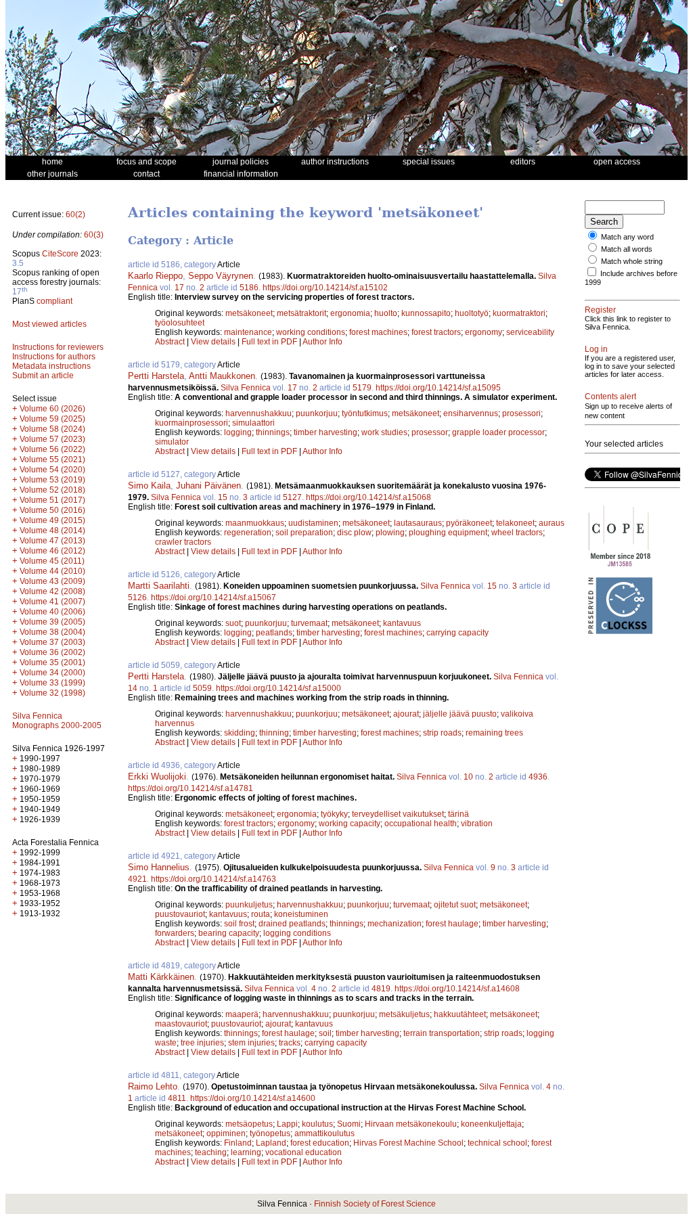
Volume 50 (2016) (52, 510)
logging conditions (297, 933)
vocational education (303, 1152)
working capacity (349, 823)
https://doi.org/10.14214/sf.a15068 (368, 497)
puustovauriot (180, 914)
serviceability (530, 332)
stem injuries (251, 1043)
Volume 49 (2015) (52, 520)
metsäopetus (249, 1124)
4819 (381, 988)
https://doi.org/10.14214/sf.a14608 (457, 988)
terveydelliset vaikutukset (398, 814)
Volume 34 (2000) (52, 672)
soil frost (239, 923)
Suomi (349, 1124)
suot (233, 623)
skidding (239, 733)
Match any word (627, 237)
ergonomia (350, 313)
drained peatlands (292, 923)
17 (179, 287)
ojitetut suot (455, 904)
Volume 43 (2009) (52, 581)
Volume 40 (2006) (52, 611)
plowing (390, 532)
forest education (319, 1143)
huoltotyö (472, 313)
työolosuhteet (179, 323)
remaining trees (494, 733)
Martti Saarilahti (158, 586)
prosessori (521, 413)
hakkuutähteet (460, 1014)
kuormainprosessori (191, 423)
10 (468, 777)
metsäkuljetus (404, 1014)
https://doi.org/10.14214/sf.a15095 (438, 387)
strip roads (442, 733)
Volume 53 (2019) (52, 480)
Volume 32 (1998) (52, 693)
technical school (497, 1143)
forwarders (174, 933)
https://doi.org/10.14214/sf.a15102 (325, 287)
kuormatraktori (519, 313)
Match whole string (632, 261)
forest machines (378, 332)
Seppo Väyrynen (220, 276)
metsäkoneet (249, 313)
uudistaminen (313, 523)
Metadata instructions (51, 366)
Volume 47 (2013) (52, 540)
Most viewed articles (49, 324)
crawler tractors (183, 542)
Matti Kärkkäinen (161, 977)
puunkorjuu (317, 413)
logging (238, 432)
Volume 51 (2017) (52, 500)
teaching (211, 1152)
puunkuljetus (249, 904)
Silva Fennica (246, 387)
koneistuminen (301, 914)
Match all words (626, 249)
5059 (202, 688)
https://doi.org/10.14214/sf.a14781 (190, 788)
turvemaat (309, 623)
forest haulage (452, 923)
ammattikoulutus (324, 1133)
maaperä (242, 1014)
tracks (289, 1043)
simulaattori (253, 423)
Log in (596, 349)
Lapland (271, 1143)
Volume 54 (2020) (52, 469)
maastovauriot (181, 1024)
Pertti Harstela (156, 376)
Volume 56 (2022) (52, 449)
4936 (538, 777)
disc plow (354, 532)
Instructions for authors (53, 356)
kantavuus (402, 623)
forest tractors (436, 332)
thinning (274, 733)
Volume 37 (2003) (52, 642)
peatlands (274, 632)
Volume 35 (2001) (52, 662)
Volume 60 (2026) (52, 408)
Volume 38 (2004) (52, 632)
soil (325, 1033)
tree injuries (202, 1043)
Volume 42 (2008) (52, 591)
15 (222, 497)
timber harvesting (325, 432)
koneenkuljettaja (491, 1124)
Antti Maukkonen (222, 376)
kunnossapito (426, 313)
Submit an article (43, 375)
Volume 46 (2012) (52, 551)
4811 (177, 1098)
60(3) (94, 235)
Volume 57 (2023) (52, 439)
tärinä (458, 814)
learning (246, 1152)
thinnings (273, 432)
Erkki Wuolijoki (157, 776)
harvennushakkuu (258, 413)
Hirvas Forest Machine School (408, 1143)
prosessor (429, 432)
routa (260, 914)
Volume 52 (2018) (52, 490)
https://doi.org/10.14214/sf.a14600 (252, 1098)
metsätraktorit (301, 313)
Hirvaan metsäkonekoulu (411, 1124)
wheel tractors (517, 532)
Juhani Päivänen (208, 485)
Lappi (287, 1124)
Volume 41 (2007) (52, 601)
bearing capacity (228, 933)
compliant (54, 301)
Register (600, 310)
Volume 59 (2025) (52, 419)
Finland (238, 1143)
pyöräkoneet (469, 523)
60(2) (75, 214)
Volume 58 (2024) (52, 429)
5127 (292, 497)
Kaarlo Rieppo (155, 276)
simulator (172, 442)
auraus (551, 523)
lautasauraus (418, 523)
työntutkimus (365, 413)
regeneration (247, 532)
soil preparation (304, 532)
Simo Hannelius (158, 867)
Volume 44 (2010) (52, 571)
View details (214, 341)
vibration (477, 823)
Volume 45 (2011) (52, 561)
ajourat (406, 714)
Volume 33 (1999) (52, 683)
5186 (249, 287)
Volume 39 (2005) (52, 622)
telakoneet (515, 523)
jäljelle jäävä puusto (460, 714)
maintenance (248, 332)
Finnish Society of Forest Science (375, 1204)
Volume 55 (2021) (52, 459)
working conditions (310, 332)
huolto (385, 313)
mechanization (394, 923)
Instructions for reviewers (58, 347)
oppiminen (226, 1133)
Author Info (322, 341)
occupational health (420, 823)
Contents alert (610, 396)
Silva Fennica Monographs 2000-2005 (57, 720)
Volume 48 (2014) (52, 530)
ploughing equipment (448, 532)
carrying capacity (457, 632)
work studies (384, 432)
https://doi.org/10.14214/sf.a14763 (213, 879)
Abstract (170, 341)
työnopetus (270, 1133)
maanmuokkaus (254, 523)
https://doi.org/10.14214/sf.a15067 (213, 597)
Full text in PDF (269, 341)
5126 (137, 597)
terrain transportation (441, 1033)
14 (132, 688)
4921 (137, 879)
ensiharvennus (470, 413)
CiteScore (60, 253)
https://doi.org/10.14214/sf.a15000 (278, 688)
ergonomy (483, 332)
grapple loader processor (498, 432)
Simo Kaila (149, 485)
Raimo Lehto (152, 1086)
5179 (362, 387)
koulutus (317, 1124)
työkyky (334, 814)
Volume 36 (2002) (52, 652)
